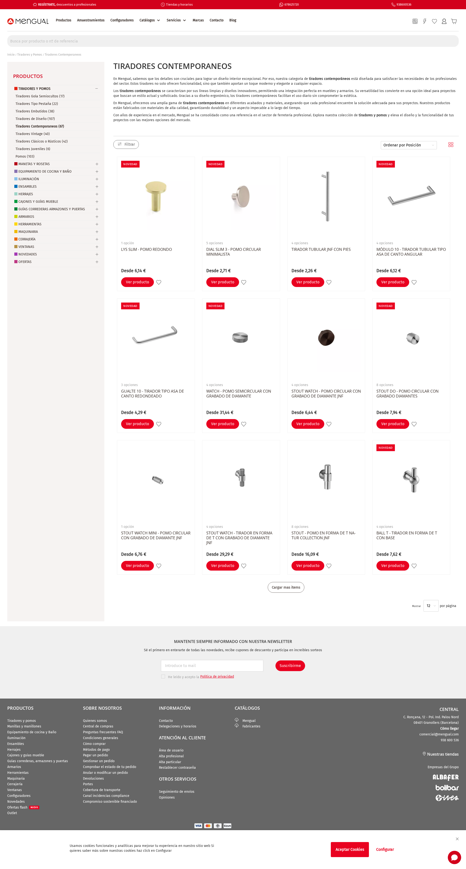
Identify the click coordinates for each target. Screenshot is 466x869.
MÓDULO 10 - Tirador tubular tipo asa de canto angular (411, 252)
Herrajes (25, 194)
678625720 (291, 4)
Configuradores (122, 20)
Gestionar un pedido (99, 761)
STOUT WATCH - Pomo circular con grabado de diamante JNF (326, 393)
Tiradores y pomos (21, 721)
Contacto (217, 20)
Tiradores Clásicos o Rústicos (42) (42, 141)
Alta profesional (171, 756)
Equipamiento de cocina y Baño (31, 732)
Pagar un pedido (95, 755)
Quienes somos (95, 721)
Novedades (27, 254)
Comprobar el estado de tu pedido (109, 767)
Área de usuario (171, 750)
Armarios (26, 217)
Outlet (12, 813)
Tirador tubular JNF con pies (321, 249)
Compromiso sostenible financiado (110, 802)
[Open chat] (454, 857)
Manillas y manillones (24, 726)
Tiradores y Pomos (29, 54)
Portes (88, 784)
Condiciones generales (100, 738)
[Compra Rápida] (425, 21)
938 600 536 (450, 740)
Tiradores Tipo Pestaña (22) (37, 104)
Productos (63, 20)
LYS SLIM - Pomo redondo (146, 249)
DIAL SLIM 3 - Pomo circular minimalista (233, 252)
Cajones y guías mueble (25, 755)
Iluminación (28, 179)
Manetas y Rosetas (34, 164)
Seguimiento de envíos (176, 792)
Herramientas (30, 224)
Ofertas (25, 262)
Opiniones (167, 797)
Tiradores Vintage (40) (33, 134)
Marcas (198, 20)
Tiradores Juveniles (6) (33, 149)
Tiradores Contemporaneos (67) (40, 126)
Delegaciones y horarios (177, 726)
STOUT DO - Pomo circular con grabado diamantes (407, 393)
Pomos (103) (25, 156)
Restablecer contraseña (177, 768)
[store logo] (28, 21)
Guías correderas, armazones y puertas (37, 761)
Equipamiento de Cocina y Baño (45, 171)
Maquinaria (28, 232)
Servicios (174, 20)
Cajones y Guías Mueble (38, 202)
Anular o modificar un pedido (105, 773)
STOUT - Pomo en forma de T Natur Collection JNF (323, 535)
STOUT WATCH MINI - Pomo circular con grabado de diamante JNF (156, 535)
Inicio (11, 54)
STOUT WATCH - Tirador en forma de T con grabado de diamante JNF (239, 537)
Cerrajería (26, 239)
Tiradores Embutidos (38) (35, 111)
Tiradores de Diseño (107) (35, 119)
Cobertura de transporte (101, 790)
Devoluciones (93, 778)
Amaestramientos (91, 20)
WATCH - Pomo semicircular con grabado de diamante (238, 393)
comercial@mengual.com (439, 734)
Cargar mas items (286, 587)
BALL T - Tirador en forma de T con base (406, 535)
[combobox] (233, 41)
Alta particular (170, 762)
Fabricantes (249, 726)
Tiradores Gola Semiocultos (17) (40, 96)
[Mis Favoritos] (434, 21)
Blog (232, 20)
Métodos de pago (96, 750)
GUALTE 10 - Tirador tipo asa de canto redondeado (152, 393)
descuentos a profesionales (67, 4)
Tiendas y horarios (179, 4)
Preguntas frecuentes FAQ (103, 732)
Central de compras (98, 726)
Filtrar (130, 144)
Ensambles (27, 187)
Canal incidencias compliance (106, 796)
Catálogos (147, 20)
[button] (159, 282)
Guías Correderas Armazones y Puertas (51, 209)
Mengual (247, 721)
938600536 (404, 4)
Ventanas (26, 247)
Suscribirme (290, 665)
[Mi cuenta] (444, 21)
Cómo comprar (94, 744)
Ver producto (137, 282)
